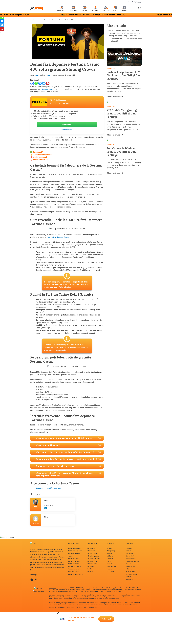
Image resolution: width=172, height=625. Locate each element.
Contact (128, 551)
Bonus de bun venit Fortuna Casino (49, 488)
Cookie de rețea (130, 566)
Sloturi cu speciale (93, 556)
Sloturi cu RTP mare (93, 558)
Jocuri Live (106, 10)
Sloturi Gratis (73, 10)
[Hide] (1, 33)
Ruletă (89, 569)
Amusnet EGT (111, 548)
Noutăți (124, 10)
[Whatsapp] (36, 83)
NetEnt (109, 561)
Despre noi (129, 548)
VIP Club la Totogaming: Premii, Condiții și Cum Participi (122, 113)
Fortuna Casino (48, 89)
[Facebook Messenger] (40, 83)
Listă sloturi (129, 579)
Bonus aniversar (73, 564)
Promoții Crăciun (73, 571)
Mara (49, 75)
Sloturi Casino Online (74, 548)
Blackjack (90, 571)
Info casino (39, 20)
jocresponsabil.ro (131, 604)
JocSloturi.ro (52, 588)
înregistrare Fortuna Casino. (59, 237)
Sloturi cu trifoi (92, 561)
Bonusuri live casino (74, 566)
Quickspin (110, 556)
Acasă (32, 20)
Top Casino (95, 10)
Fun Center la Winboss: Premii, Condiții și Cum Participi (121, 152)
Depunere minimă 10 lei (75, 574)
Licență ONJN (130, 556)
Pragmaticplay (111, 566)
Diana (37, 75)
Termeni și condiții (131, 574)
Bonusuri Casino (61, 10)
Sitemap (128, 577)
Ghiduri (115, 10)
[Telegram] (44, 83)
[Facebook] (32, 83)
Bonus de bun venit (74, 561)
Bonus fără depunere (75, 551)
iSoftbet (109, 553)
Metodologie (129, 553)
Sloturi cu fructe (92, 553)
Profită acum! (106, 619)
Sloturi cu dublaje (92, 564)
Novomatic (110, 558)
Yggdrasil (109, 569)
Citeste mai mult (113, 97)
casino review (66, 130)
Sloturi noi (90, 566)
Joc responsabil (130, 558)
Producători (84, 10)
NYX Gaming (110, 571)
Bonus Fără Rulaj (73, 558)
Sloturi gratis (91, 548)
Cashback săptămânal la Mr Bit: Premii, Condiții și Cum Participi (124, 75)
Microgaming (111, 551)
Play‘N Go (109, 564)
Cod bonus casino (73, 569)
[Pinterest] (47, 83)
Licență (127, 2)
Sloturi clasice (91, 551)
